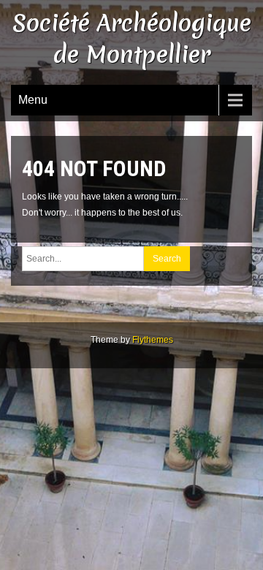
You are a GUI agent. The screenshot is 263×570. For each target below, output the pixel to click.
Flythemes (152, 340)
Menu (32, 100)
